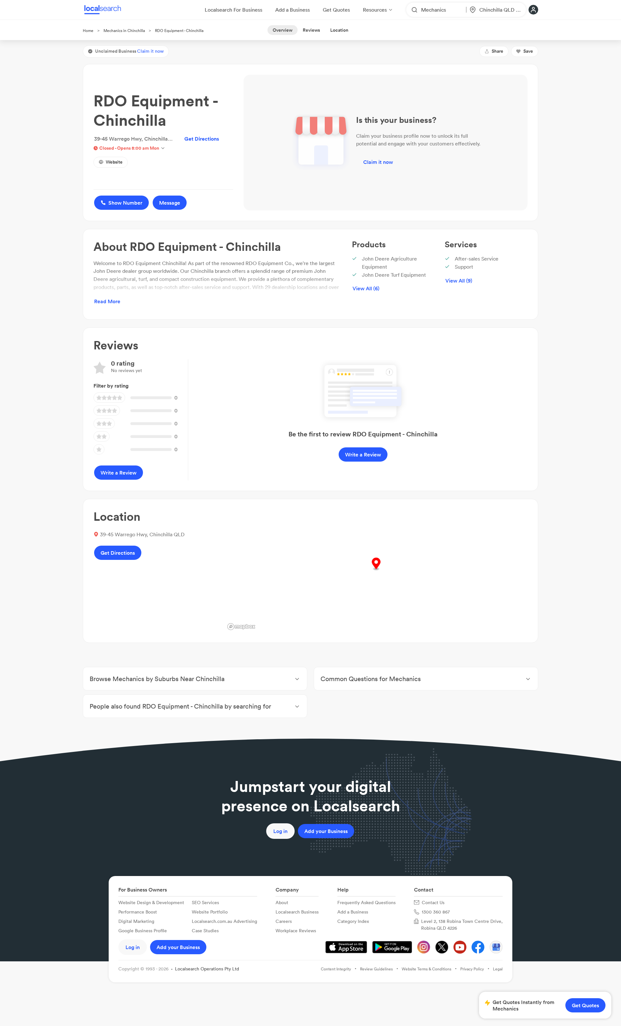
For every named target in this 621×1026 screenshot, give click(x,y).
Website (114, 162)
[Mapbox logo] (241, 626)
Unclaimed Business (129, 51)
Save (528, 51)
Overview (282, 30)
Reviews (311, 30)
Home (88, 30)
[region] (376, 570)
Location (339, 30)
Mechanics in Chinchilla (124, 30)
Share (497, 51)
